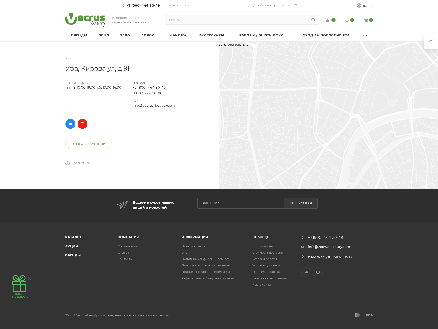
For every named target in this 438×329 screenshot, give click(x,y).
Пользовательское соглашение (206, 265)
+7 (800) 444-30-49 (143, 5)
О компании (127, 246)
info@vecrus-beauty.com (154, 105)
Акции (71, 246)
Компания (128, 237)
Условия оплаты (264, 259)
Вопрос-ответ (262, 246)
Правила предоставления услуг (206, 271)
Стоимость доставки (267, 252)
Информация (195, 237)
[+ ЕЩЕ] (365, 35)
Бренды (73, 255)
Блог (185, 252)
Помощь (260, 237)
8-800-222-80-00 (147, 93)
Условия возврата (266, 271)
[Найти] (313, 20)
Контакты (125, 259)
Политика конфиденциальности (207, 259)
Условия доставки (266, 265)
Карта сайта (261, 284)
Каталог (73, 237)
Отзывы (124, 252)
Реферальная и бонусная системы (208, 278)
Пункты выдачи (194, 246)
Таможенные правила (269, 278)
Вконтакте (70, 124)
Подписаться (301, 203)
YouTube (82, 124)
